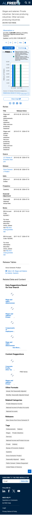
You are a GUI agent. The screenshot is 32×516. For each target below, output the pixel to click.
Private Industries (17, 433)
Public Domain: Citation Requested (17, 463)
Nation (23, 459)
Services (9, 437)
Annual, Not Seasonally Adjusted (16, 391)
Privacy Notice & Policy (9, 511)
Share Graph (15, 99)
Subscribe (24, 481)
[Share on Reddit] (17, 103)
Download (21, 48)
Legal (4, 508)
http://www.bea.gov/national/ (8, 229)
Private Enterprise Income (14, 404)
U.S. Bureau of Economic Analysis (8, 159)
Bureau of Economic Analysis (15, 448)
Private (8, 444)
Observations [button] (8, 30)
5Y (10, 43)
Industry (14, 444)
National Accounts (11, 411)
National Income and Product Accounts (18, 440)
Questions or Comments (10, 500)
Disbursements (10, 429)
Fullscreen (23, 94)
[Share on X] (10, 103)
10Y (15, 43)
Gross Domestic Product (13, 456)
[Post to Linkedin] (20, 103)
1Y (6, 43)
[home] (11, 2)
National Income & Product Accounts (17, 407)
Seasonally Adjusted (12, 459)
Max (20, 43)
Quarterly (9, 452)
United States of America (14, 467)
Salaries (19, 429)
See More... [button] (17, 347)
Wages (8, 433)
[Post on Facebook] (14, 103)
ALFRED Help (6, 503)
